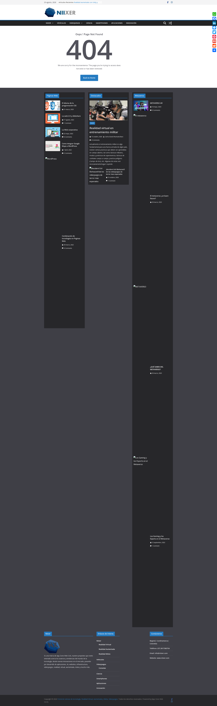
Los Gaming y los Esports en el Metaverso (160, 537)
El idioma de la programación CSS (69, 104)
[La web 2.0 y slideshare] (52, 119)
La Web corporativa (70, 130)
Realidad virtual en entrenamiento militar (104, 130)
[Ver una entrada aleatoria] (170, 23)
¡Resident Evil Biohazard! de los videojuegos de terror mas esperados (115, 171)
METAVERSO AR (156, 103)
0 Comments (68, 137)
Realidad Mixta (104, 654)
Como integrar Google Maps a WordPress (71, 144)
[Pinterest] (214, 36)
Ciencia (89, 23)
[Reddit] (214, 45)
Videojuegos (75, 23)
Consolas (102, 668)
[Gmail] (214, 41)
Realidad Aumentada (107, 649)
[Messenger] (214, 27)
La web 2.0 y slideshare (71, 116)
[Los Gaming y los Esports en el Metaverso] (141, 541)
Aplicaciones (117, 23)
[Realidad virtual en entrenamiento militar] (108, 110)
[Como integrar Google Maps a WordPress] (52, 148)
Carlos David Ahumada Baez (114, 137)
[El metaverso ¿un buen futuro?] (141, 199)
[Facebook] (214, 18)
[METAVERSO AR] (141, 106)
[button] (52, 23)
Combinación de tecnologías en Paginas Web (71, 238)
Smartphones (102, 23)
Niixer (48, 23)
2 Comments (68, 153)
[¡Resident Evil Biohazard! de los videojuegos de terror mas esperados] (97, 175)
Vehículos (61, 23)
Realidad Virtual (105, 644)
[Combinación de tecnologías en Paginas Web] (52, 242)
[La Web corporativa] (52, 133)
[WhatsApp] (214, 14)
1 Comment (67, 123)
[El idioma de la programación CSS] (52, 106)
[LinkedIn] (214, 23)
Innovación (131, 23)
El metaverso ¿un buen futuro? (159, 197)
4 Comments (95, 140)
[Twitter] (214, 32)
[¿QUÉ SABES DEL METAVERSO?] (141, 370)
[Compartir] (214, 50)
